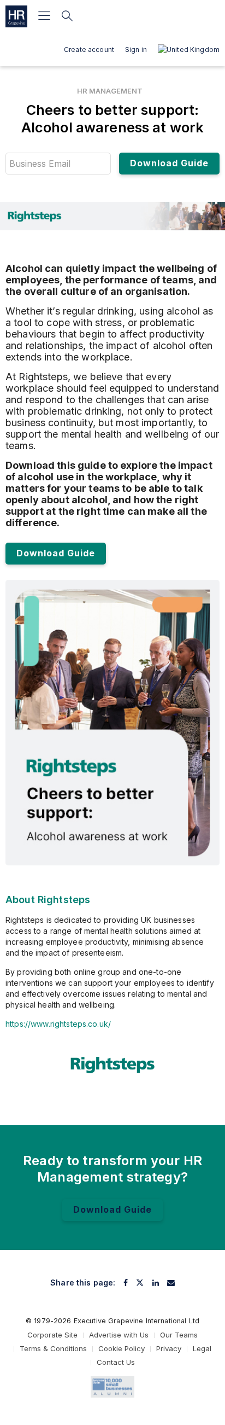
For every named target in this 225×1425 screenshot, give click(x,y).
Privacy (168, 1348)
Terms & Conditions (53, 1348)
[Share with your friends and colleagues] (171, 1283)
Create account (89, 49)
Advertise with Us (119, 1334)
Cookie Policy (121, 1348)
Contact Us (116, 1362)
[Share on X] (140, 1283)
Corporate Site (52, 1334)
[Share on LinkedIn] (155, 1283)
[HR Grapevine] (16, 16)
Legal (202, 1348)
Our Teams (179, 1334)
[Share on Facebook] (125, 1283)
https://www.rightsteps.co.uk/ (58, 1023)
